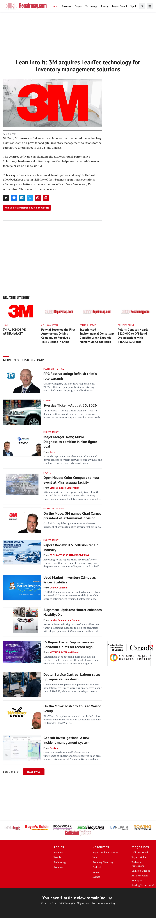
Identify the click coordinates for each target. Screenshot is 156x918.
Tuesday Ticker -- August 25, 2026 (70, 405)
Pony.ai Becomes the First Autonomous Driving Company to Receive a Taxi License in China (58, 336)
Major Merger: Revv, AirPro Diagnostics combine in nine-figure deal (70, 442)
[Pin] (38, 198)
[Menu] (150, 6)
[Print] (6, 198)
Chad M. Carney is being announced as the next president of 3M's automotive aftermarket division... (72, 525)
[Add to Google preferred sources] (46, 198)
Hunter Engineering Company (66, 619)
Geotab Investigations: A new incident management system (66, 740)
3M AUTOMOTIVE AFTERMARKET (14, 332)
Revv (52, 451)
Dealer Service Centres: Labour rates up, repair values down (71, 676)
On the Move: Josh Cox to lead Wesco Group (72, 708)
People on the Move (53, 369)
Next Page (33, 771)
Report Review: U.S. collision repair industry (70, 547)
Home (6, 325)
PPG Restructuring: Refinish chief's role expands (70, 376)
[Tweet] (30, 198)
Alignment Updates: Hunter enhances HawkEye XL (72, 612)
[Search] (142, 6)
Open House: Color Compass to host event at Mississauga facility (71, 480)
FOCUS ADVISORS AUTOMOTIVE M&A (69, 555)
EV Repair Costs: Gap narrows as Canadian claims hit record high (68, 644)
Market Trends (51, 432)
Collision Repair (49, 325)
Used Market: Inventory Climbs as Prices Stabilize (69, 580)
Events (47, 473)
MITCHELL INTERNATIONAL (64, 652)
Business (48, 400)
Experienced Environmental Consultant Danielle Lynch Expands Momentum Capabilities (97, 336)
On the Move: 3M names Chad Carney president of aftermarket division (72, 515)
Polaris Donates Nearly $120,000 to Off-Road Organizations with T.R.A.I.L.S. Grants (133, 336)
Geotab (54, 747)
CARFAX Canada (58, 587)
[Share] (14, 198)
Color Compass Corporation (64, 487)
